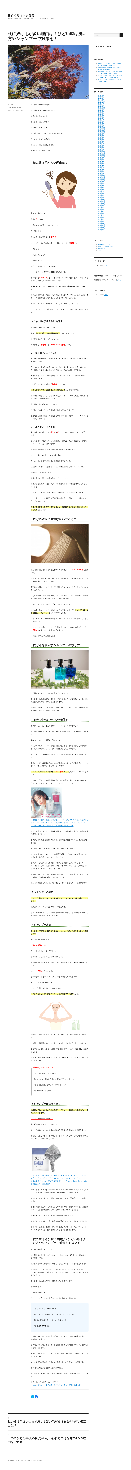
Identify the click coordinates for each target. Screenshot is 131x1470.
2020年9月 (101, 134)
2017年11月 (101, 202)
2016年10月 (101, 228)
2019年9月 (101, 158)
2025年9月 (101, 96)
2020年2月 (101, 148)
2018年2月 (101, 196)
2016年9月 (101, 230)
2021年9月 (101, 110)
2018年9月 (101, 182)
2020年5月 (101, 142)
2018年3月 (101, 194)
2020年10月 (101, 132)
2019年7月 (101, 162)
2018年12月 (101, 176)
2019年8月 (101, 160)
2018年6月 (101, 188)
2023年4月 (101, 104)
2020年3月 (101, 146)
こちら (106, 265)
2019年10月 (101, 156)
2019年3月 (101, 170)
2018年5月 (101, 190)
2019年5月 (101, 166)
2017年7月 (101, 210)
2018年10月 (101, 180)
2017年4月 (101, 216)
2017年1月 (101, 222)
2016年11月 (101, 226)
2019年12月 (101, 152)
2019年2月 (101, 172)
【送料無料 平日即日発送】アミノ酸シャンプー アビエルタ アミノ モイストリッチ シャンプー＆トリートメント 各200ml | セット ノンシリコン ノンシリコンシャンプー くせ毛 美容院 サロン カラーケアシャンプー (59, 822)
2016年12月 (101, 224)
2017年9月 (101, 206)
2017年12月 (101, 200)
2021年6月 (101, 116)
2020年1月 (101, 150)
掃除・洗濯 (101, 248)
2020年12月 (101, 128)
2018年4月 (101, 192)
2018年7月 (101, 186)
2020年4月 (101, 144)
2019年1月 (101, 174)
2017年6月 (101, 212)
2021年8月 (101, 112)
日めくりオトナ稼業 (21, 15)
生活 (99, 250)
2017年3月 (101, 218)
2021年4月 (101, 120)
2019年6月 (101, 164)
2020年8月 (101, 136)
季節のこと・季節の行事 (15, 110)
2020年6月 (101, 140)
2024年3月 (101, 100)
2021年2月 (101, 124)
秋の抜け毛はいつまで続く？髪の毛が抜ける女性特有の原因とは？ (57, 1385)
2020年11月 (101, 130)
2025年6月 (101, 98)
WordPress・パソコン (104, 244)
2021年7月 (101, 114)
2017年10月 (101, 204)
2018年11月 (101, 178)
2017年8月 (101, 208)
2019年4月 (101, 168)
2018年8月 (101, 184)
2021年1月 (101, 126)
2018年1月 (101, 198)
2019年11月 (101, 154)
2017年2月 (101, 220)
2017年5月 (101, 214)
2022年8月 (101, 106)
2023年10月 (101, 102)
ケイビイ (10, 105)
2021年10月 (101, 108)
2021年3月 (101, 122)
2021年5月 (101, 118)
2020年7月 (101, 138)
